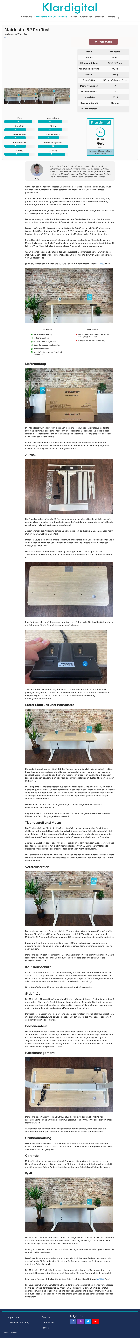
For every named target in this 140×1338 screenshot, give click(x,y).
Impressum (13, 1317)
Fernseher (99, 17)
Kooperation (48, 1322)
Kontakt (45, 1328)
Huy (37, 178)
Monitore (110, 17)
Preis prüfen (105, 41)
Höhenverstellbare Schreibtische (50, 17)
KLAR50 (100, 264)
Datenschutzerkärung (18, 1322)
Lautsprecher (85, 17)
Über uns (46, 1317)
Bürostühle (26, 17)
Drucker (73, 17)
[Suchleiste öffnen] (118, 18)
